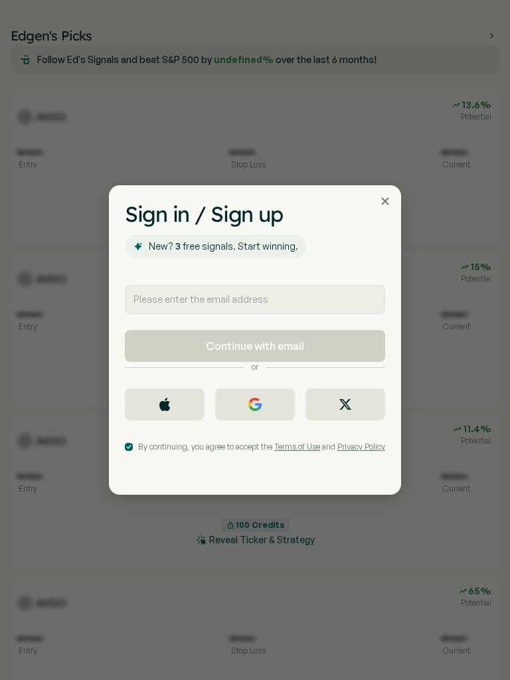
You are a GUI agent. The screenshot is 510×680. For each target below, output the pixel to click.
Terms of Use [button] (297, 447)
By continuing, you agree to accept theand (261, 447)
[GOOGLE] (255, 404)
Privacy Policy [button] (361, 447)
